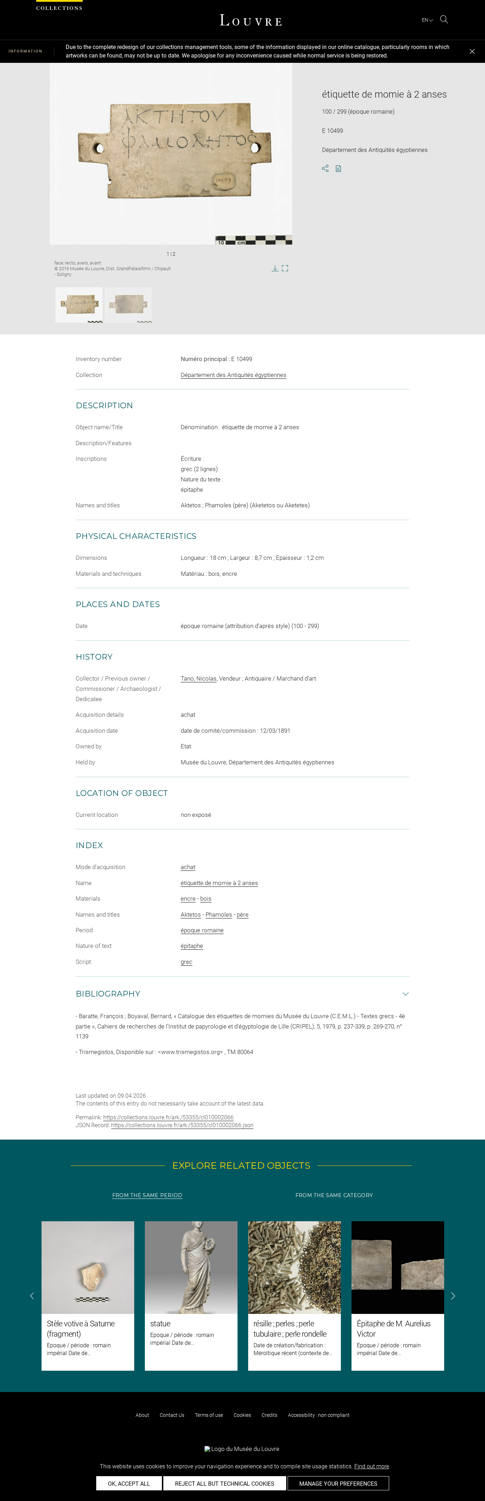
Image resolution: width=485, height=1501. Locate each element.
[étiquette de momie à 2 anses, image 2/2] (128, 305)
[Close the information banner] (472, 51)
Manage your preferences (338, 1483)
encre (188, 898)
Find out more (371, 1466)
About (142, 1415)
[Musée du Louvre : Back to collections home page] (250, 20)
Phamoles (219, 914)
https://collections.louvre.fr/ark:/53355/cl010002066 (168, 1117)
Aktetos (191, 914)
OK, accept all (129, 1483)
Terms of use (209, 1415)
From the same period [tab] (147, 1195)
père (243, 914)
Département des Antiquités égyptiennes (234, 374)
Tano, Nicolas (199, 678)
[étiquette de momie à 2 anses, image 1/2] (79, 305)
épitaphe (192, 945)
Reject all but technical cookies (224, 1483)
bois (206, 898)
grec (186, 961)
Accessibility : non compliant (319, 1415)
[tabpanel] (242, 1296)
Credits (269, 1415)
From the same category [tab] (334, 1195)
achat (188, 866)
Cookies (242, 1415)
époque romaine (202, 930)
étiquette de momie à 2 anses (219, 882)
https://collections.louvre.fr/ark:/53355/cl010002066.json (182, 1125)
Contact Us (172, 1415)
